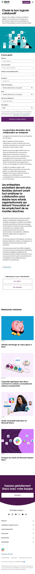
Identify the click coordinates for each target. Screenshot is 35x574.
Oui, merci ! (17, 281)
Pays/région (5, 105)
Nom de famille (6, 65)
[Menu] (33, 2)
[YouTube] (22, 514)
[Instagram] (12, 514)
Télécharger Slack (6, 554)
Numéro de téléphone (7, 98)
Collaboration (7, 267)
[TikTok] (26, 514)
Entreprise (4, 78)
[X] (19, 514)
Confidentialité (5, 557)
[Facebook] (16, 514)
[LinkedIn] (9, 514)
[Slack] (5, 2)
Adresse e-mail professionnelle (10, 71)
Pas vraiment (17, 287)
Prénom (4, 58)
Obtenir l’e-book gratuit (17, 119)
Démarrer (26, 2)
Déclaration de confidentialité (21, 114)
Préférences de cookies (25, 557)
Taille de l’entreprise (7, 85)
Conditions (14, 557)
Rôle (3, 91)
